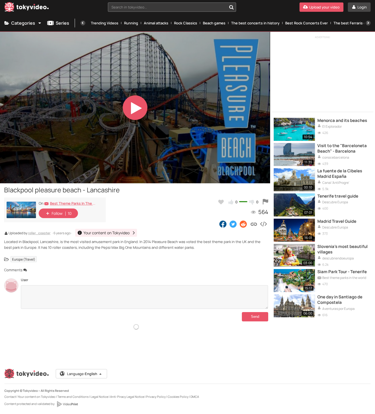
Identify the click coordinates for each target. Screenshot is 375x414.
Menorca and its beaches (342, 120)
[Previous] (82, 23)
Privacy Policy (156, 397)
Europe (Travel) (23, 259)
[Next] (368, 23)
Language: (82, 373)
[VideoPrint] (67, 404)
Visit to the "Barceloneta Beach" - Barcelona (342, 148)
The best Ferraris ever (352, 23)
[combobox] (172, 7)
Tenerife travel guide (337, 196)
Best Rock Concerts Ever (306, 23)
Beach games (214, 23)
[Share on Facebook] (222, 224)
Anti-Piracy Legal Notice (127, 397)
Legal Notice (99, 397)
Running (131, 23)
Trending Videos (104, 23)
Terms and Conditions (73, 397)
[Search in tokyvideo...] (231, 7)
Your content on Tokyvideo (36, 397)
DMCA (195, 397)
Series (62, 23)
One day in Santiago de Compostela (339, 299)
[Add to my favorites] (221, 202)
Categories (23, 23)
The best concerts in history (255, 23)
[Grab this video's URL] (254, 224)
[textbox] (167, 7)
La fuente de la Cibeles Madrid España (339, 173)
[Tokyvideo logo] (26, 8)
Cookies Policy (178, 397)
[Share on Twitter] (233, 224)
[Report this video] (265, 202)
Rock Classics (185, 23)
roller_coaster (39, 233)
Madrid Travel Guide (336, 221)
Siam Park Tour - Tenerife (342, 272)
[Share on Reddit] (244, 224)
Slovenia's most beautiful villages (342, 249)
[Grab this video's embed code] (263, 224)
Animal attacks (156, 23)
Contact (10, 397)
